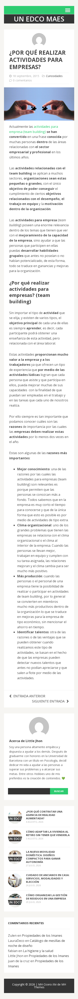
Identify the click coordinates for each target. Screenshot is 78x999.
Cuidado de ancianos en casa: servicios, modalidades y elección (48, 878)
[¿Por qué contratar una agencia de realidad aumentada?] (15, 821)
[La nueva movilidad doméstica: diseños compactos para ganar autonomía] (15, 861)
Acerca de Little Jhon (25, 741)
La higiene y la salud (38, 951)
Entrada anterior (29, 696)
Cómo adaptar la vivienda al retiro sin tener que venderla (48, 833)
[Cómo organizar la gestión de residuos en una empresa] (15, 904)
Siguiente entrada (48, 701)
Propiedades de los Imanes (42, 935)
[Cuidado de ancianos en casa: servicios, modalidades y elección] (15, 884)
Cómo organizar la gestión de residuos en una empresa (46, 896)
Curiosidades (54, 76)
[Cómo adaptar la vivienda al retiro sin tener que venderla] (15, 841)
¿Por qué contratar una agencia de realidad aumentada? (44, 815)
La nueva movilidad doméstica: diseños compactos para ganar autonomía (43, 857)
